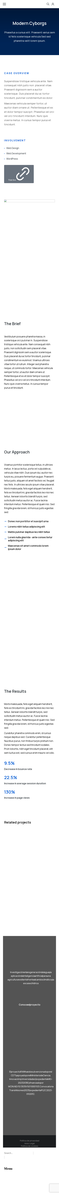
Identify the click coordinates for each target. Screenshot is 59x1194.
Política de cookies (29, 1146)
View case (8, 906)
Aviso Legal (29, 1143)
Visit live (12, 180)
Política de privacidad (29, 1140)
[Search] (4, 1157)
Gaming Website (16, 870)
